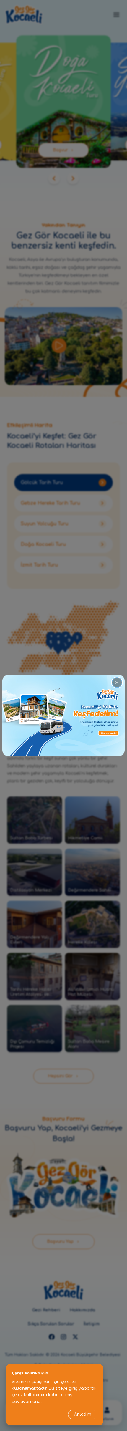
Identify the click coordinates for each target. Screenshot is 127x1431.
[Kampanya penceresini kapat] (117, 682)
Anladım (82, 1414)
